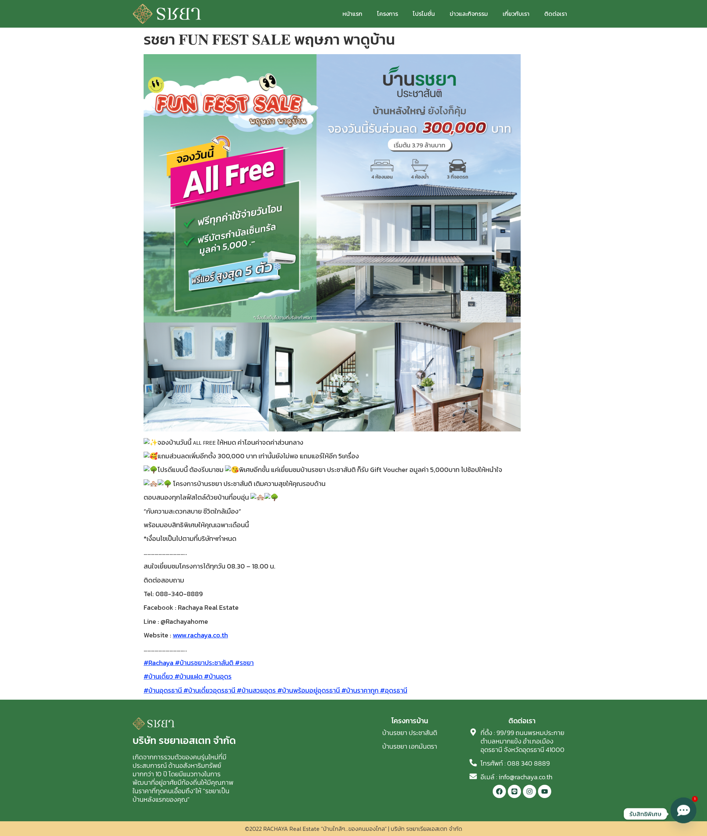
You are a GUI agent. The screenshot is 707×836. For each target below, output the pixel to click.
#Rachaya (158, 663)
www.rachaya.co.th (200, 635)
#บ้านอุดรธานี (163, 690)
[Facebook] (499, 791)
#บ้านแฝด (188, 676)
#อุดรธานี (393, 690)
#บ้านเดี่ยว (158, 676)
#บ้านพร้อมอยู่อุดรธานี (308, 690)
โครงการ (387, 13)
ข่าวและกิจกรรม (469, 13)
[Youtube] (544, 791)
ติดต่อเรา (555, 13)
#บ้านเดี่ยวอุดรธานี (208, 690)
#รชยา (243, 663)
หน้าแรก (352, 13)
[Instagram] (529, 791)
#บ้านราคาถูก (359, 690)
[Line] (514, 791)
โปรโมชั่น (424, 13)
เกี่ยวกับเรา (516, 13)
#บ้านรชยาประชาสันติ (203, 663)
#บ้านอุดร (217, 676)
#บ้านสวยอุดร (255, 690)
